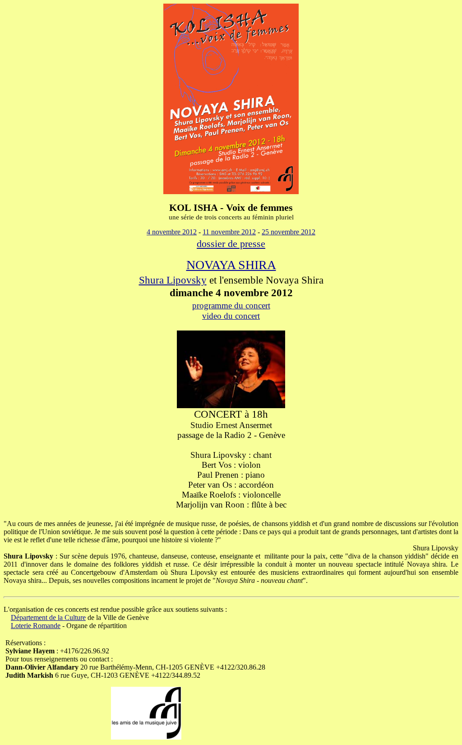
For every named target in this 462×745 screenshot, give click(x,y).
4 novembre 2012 (172, 232)
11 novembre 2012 (229, 232)
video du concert (231, 316)
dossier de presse (231, 243)
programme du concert (231, 305)
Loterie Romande (35, 625)
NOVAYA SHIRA (231, 265)
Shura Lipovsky (173, 280)
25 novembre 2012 (288, 232)
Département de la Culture (48, 617)
